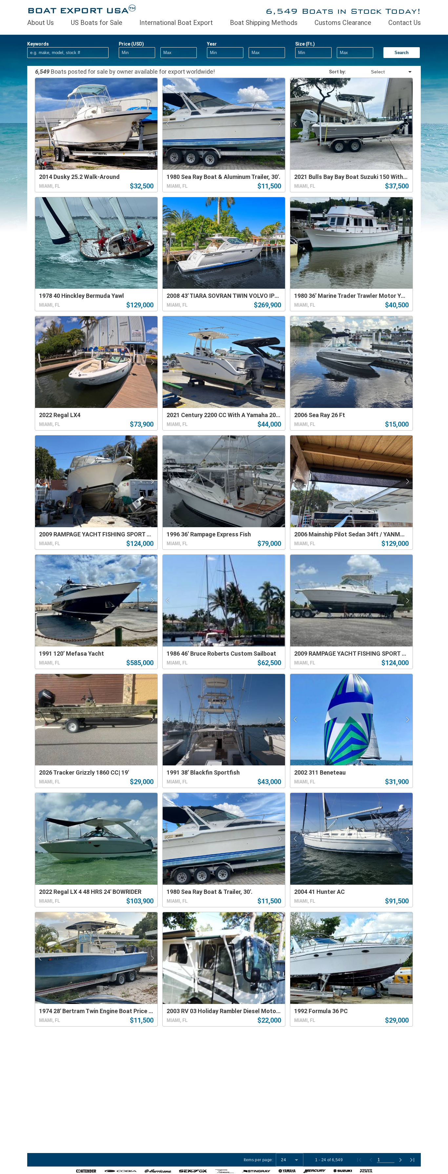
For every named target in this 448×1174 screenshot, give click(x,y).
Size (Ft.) (305, 44)
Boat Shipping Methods (263, 23)
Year (212, 44)
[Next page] (400, 1160)
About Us (40, 23)
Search (402, 52)
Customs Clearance (343, 23)
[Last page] (412, 1160)
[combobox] (379, 72)
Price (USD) (131, 44)
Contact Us (404, 23)
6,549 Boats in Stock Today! (343, 11)
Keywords (38, 44)
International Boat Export (176, 23)
